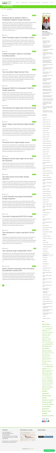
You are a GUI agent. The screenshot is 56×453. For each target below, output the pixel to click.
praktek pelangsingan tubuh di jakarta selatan (47, 310)
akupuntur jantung (46, 149)
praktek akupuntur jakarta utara (47, 286)
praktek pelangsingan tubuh (47, 301)
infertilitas (44, 240)
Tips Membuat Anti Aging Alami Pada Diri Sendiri (19, 108)
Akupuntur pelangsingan (47, 177)
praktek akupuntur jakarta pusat (47, 276)
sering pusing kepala (46, 318)
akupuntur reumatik (46, 189)
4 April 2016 (5, 121)
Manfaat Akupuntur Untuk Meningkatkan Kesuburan (47, 90)
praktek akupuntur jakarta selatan (47, 279)
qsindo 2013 (31, 448)
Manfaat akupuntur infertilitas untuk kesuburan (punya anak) (48, 68)
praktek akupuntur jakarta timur (47, 282)
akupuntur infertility (46, 134)
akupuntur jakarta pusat (47, 143)
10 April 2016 (5, 69)
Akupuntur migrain (46, 175)
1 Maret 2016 (5, 248)
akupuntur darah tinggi (47, 126)
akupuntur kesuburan (47, 350)
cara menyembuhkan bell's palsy (47, 223)
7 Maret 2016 (5, 156)
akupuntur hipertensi (46, 132)
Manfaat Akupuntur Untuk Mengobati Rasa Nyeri (47, 87)
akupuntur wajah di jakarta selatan (47, 210)
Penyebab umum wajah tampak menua (16, 142)
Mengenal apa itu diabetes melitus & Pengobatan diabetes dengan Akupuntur (47, 61)
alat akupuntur (45, 214)
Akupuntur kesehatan (46, 158)
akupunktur (34, 15)
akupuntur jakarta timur (47, 147)
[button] (49, 451)
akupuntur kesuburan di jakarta (47, 163)
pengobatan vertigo (46, 270)
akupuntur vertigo (46, 199)
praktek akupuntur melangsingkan (46, 289)
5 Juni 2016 (5, 15)
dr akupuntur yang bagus (47, 238)
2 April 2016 (5, 140)
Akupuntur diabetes (46, 128)
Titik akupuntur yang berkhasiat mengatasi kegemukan (46, 41)
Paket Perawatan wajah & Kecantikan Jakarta (18, 37)
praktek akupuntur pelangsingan (46, 292)
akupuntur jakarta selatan (47, 145)
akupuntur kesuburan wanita (48, 173)
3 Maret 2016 (5, 230)
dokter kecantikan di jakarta (47, 231)
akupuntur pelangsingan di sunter (47, 183)
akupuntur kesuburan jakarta (48, 165)
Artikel (51, 2)
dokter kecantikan (46, 229)
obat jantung (45, 257)
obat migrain (45, 261)
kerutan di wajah (45, 242)
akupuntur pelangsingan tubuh (47, 186)
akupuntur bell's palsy (46, 124)
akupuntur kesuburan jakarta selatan (48, 168)
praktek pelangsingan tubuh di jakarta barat (47, 307)
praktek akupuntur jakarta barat (47, 273)
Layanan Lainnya (45, 2)
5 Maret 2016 (5, 174)
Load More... (41, 436)
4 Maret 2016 (5, 194)
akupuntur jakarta (49, 332)
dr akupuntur (48, 377)
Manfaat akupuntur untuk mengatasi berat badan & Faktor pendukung (47, 46)
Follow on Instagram (49, 436)
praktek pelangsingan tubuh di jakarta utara (47, 314)
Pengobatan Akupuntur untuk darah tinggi (48, 76)
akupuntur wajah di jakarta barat (47, 207)
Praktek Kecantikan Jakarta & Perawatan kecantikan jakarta (48, 99)
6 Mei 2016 (5, 35)
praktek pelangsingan (46, 299)
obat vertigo (45, 265)
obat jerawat (45, 259)
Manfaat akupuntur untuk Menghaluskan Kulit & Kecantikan (47, 79)
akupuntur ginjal (45, 130)
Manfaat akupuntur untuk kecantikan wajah (47, 73)
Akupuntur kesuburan (46, 160)
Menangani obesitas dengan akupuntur (48, 65)
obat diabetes (50, 381)
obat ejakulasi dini (46, 253)
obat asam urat (45, 248)
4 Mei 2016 (5, 51)
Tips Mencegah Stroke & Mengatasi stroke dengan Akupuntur (47, 103)
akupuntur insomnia (46, 136)
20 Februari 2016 (6, 266)
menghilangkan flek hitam (47, 246)
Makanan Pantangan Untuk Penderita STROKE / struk (47, 96)
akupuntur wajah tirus (46, 212)
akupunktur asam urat (46, 119)
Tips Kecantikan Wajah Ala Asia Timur (15, 72)
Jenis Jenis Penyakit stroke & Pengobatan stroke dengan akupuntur (48, 107)
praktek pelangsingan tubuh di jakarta (47, 304)
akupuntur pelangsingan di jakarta (47, 180)
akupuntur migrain (47, 361)
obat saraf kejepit (46, 263)
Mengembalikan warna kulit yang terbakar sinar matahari (48, 111)
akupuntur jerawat (46, 151)
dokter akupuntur (46, 225)
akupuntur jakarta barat (47, 141)
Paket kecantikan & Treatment (34, 2)
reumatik (44, 316)
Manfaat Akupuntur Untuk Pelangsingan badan (47, 83)
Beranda (17, 2)
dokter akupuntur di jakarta (47, 227)
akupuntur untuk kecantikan (47, 197)
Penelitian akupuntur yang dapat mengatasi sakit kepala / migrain (48, 53)
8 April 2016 (5, 85)
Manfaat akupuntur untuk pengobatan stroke (47, 58)
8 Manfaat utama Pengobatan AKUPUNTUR (48, 50)
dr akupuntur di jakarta (47, 236)
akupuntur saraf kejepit (47, 193)
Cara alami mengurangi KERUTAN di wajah (17, 216)
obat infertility (45, 255)
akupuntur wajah (45, 201)
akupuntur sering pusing (47, 195)
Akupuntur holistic (24, 2)
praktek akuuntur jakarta (47, 294)
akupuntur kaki (45, 153)
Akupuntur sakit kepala (47, 191)
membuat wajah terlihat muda (48, 244)
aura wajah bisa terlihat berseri (47, 220)
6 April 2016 (5, 105)
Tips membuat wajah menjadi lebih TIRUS (17, 251)
